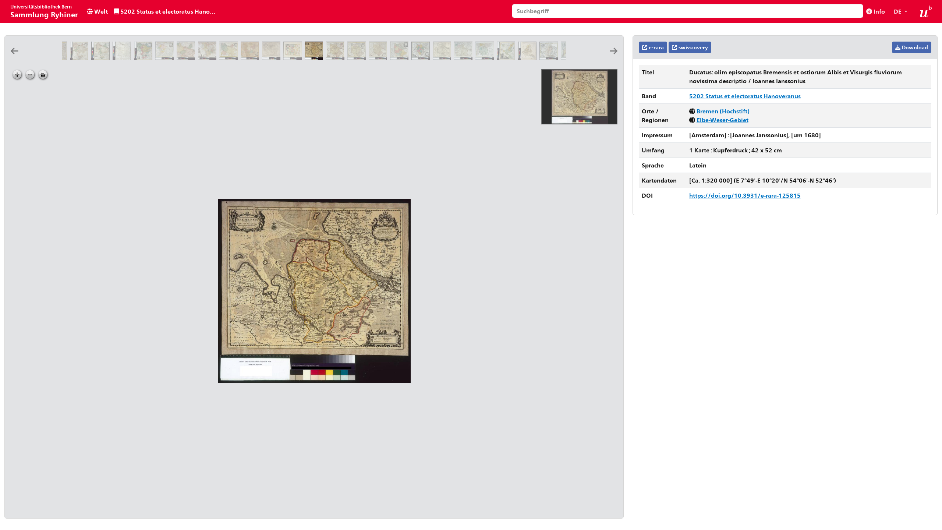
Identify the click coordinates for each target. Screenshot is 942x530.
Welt (100, 11)
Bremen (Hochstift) (723, 111)
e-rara (655, 47)
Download (914, 47)
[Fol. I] (464, 57)
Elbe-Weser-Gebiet (722, 120)
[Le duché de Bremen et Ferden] (443, 57)
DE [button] (898, 11)
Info (878, 11)
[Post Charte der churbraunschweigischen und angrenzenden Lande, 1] (187, 57)
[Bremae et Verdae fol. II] (486, 57)
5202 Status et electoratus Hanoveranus (170, 11)
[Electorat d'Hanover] (123, 57)
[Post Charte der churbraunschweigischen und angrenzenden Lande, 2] (208, 57)
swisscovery (692, 47)
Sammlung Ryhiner (44, 11)
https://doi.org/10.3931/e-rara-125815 (745, 195)
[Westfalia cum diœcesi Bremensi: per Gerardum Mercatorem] (272, 57)
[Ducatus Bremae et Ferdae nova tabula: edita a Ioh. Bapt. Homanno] (400, 57)
